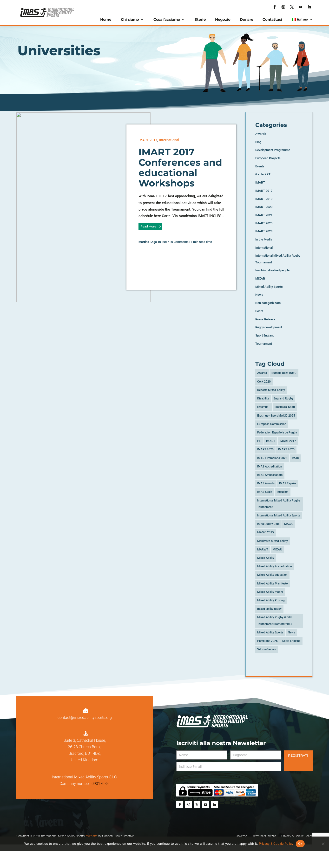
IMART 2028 (263, 231)
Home (105, 19)
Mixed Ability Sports (269, 286)
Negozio (222, 19)
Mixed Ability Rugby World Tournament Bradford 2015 (274, 620)
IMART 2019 (263, 199)
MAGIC (288, 524)
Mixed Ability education (272, 574)
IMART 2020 (263, 207)
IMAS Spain (264, 492)
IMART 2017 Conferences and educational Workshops (180, 167)
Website (92, 836)
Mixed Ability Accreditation (274, 566)
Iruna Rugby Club (268, 524)
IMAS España (287, 483)
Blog (258, 142)
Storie (200, 19)
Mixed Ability (265, 558)
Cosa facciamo (166, 19)
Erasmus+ (263, 407)
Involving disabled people (272, 270)
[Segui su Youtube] (300, 7)
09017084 (100, 783)
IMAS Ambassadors (270, 475)
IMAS (295, 458)
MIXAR (260, 278)
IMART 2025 (263, 223)
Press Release (265, 319)
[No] (323, 843)
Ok (300, 843)
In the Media (263, 239)
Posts (259, 311)
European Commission (271, 424)
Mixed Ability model (270, 592)
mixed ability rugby (269, 609)
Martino (143, 242)
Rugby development (268, 327)
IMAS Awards (266, 483)
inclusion (283, 492)
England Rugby (283, 398)
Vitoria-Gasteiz (266, 649)
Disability (263, 398)
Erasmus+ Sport (285, 407)
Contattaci (272, 19)
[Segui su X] (292, 7)
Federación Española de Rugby (277, 432)
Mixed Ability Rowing (271, 600)
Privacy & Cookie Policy (276, 843)
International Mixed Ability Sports (278, 515)
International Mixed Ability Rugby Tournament (278, 504)
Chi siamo (130, 19)
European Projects (268, 158)
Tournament (263, 343)
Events (259, 166)
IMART (260, 182)
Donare (246, 19)
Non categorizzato (268, 303)
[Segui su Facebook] (274, 7)
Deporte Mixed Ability (271, 390)
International (169, 140)
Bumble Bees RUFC (283, 373)
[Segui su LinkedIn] (309, 7)
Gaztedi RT (262, 174)
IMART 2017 (147, 140)
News (259, 294)
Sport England (264, 335)
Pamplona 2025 (267, 641)
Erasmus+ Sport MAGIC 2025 (276, 415)
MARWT (262, 549)
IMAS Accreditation (269, 466)
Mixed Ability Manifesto (272, 583)
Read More (148, 226)
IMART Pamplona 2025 (272, 458)
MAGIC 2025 (265, 532)
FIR (259, 441)
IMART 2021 (263, 215)
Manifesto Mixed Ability (272, 541)
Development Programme (272, 150)
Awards (260, 134)
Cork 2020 (264, 381)
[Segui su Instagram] (283, 7)
